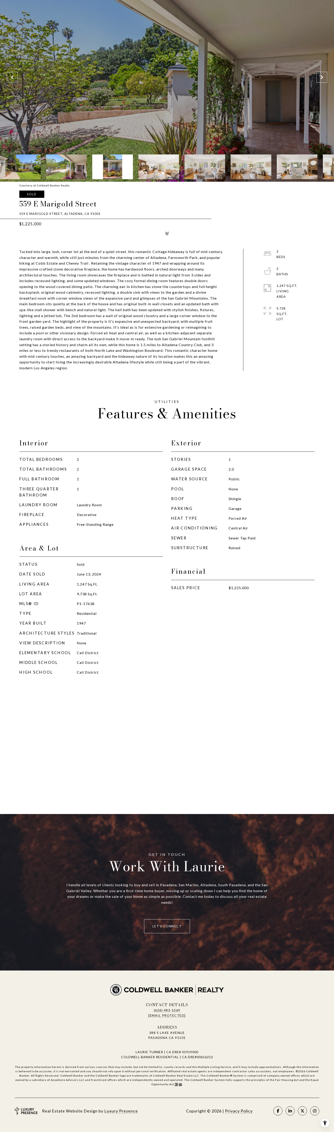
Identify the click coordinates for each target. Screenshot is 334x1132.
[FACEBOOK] (277, 1110)
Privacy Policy (239, 1110)
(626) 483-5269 (167, 1010)
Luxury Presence (121, 1110)
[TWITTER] (302, 1110)
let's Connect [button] (167, 926)
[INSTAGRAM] (314, 1110)
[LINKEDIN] (290, 1110)
